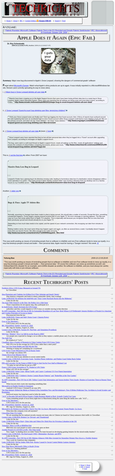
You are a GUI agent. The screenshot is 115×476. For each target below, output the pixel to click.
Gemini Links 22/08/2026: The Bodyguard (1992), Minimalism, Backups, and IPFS (31, 434)
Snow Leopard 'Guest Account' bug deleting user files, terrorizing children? (36, 110)
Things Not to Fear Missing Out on (14, 355)
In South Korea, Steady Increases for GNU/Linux (19, 307)
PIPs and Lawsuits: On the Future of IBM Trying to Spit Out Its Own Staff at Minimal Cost (34, 363)
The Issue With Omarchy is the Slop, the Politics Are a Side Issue (25, 303)
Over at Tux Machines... (10, 321)
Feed (63, 21)
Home (8, 21)
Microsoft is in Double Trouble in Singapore (17, 386)
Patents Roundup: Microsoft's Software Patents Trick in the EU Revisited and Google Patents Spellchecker (47, 30)
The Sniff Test (7, 338)
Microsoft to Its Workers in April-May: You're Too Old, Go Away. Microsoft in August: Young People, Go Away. (42, 409)
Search (57, 21)
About (15, 21)
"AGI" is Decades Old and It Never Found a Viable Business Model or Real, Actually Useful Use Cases (39, 396)
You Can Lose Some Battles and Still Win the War (19, 346)
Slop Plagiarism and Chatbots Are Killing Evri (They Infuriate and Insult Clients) (30, 294)
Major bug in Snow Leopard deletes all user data (25, 92)
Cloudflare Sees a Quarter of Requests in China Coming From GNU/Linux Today (31, 342)
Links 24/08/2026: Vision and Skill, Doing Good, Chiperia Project (25, 317)
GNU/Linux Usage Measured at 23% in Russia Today (21, 351)
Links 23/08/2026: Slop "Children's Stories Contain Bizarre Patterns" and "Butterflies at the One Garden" (39, 376)
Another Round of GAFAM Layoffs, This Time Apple (21, 430)
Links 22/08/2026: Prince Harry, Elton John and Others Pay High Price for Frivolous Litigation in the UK (39, 421)
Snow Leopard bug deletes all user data (23, 131)
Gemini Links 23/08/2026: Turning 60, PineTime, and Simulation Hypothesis (29, 330)
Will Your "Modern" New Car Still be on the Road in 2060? (23, 334)
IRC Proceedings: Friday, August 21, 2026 (17, 455)
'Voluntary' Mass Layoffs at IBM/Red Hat (16, 426)
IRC (21, 21)
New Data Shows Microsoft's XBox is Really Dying (20, 446)
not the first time (16, 155)
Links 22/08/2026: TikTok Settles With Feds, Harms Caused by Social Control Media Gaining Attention (38, 442)
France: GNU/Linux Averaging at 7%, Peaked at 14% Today (23, 367)
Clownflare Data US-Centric (12, 413)
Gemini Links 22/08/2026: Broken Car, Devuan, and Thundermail (25, 417)
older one (15, 191)
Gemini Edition (30, 21)
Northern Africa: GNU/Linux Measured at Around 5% (21, 288)
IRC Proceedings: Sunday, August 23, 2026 (17, 326)
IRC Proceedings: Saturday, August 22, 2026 (18, 405)
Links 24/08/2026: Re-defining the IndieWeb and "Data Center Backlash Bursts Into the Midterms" (37, 298)
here (49, 131)
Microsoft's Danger (21, 86)
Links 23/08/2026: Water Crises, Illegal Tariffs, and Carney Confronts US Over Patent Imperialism (37, 371)
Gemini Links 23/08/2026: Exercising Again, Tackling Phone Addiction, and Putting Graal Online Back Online (41, 359)
